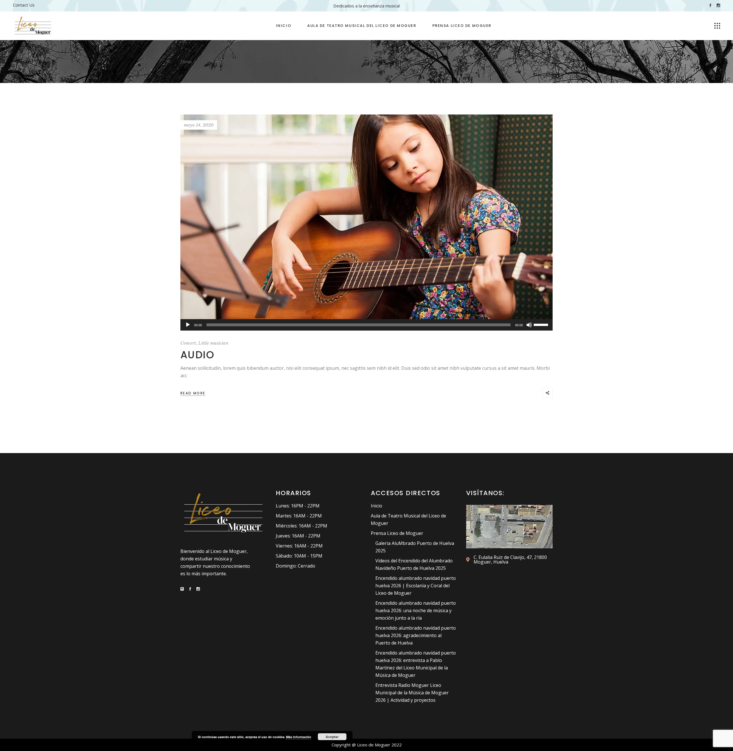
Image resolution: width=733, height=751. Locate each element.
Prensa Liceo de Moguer (397, 533)
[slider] (542, 324)
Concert (188, 343)
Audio (197, 355)
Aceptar (332, 736)
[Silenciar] (529, 325)
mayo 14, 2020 (199, 125)
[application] (366, 325)
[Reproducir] (188, 325)
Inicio (376, 506)
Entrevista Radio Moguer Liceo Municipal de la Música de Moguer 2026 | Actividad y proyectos (412, 692)
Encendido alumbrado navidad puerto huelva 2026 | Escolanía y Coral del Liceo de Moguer (415, 585)
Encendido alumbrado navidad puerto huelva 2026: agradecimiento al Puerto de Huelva (415, 635)
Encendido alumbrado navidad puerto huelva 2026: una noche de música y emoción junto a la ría (415, 610)
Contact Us (24, 5)
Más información (298, 737)
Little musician (213, 343)
